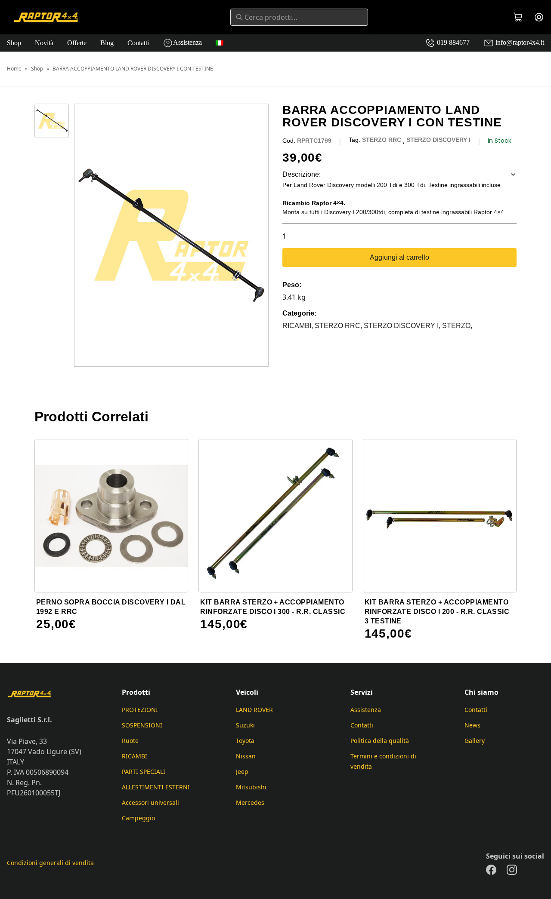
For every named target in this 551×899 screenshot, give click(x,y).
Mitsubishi (251, 787)
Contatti (138, 42)
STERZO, (457, 325)
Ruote (130, 740)
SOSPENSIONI (142, 725)
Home (14, 68)
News (472, 725)
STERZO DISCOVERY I (438, 139)
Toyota (245, 740)
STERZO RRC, (339, 325)
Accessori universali (150, 802)
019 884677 (452, 42)
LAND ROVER (254, 710)
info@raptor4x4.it (519, 42)
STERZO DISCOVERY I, (403, 325)
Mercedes (250, 802)
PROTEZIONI (140, 710)
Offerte (77, 42)
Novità (44, 42)
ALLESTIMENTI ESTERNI (156, 787)
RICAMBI (134, 756)
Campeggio (138, 818)
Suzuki (245, 725)
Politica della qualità (379, 740)
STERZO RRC (381, 139)
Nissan (246, 756)
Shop (14, 42)
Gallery (474, 740)
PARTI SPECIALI (143, 771)
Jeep (242, 771)
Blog (107, 42)
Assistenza (187, 42)
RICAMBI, (298, 325)
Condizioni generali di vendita (50, 863)
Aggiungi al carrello (399, 257)
